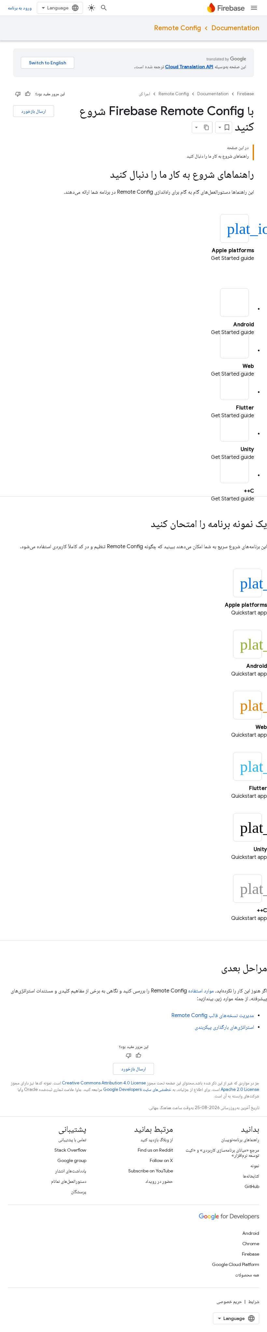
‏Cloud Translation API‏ (189, 67)
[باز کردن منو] (253, 8)
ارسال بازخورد (33, 111)
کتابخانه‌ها (251, 1176)
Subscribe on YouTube (150, 1171)
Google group (71, 1160)
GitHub (252, 1186)
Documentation (235, 28)
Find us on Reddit (155, 1150)
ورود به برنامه (20, 8)
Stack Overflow (70, 1150)
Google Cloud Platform (235, 1264)
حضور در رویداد (159, 1181)
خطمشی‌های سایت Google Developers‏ (137, 1089)
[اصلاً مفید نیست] (18, 94)
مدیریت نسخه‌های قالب (212, 1015)
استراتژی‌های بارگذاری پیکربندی (224, 1027)
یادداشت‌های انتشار (70, 1171)
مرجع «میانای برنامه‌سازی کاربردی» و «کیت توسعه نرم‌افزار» (222, 1152)
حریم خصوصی (229, 1301)
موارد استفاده (201, 991)
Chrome (250, 1244)
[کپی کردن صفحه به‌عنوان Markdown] (206, 127)
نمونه (254, 1166)
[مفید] (28, 94)
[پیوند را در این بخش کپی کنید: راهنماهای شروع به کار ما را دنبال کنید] (103, 175)
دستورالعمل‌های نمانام (68, 1181)
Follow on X (161, 1160)
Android (250, 1233)
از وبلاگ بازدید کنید (156, 1140)
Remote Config (177, 28)
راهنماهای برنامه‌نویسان (240, 1140)
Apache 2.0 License (240, 1089)
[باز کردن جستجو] (104, 8)
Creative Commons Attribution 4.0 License (104, 1083)
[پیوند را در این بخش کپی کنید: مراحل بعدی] (214, 969)
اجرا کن (144, 94)
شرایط (253, 1301)
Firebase (245, 94)
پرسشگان (78, 1192)
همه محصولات (247, 1275)
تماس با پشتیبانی (72, 1140)
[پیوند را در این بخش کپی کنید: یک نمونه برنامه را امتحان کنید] (144, 524)
